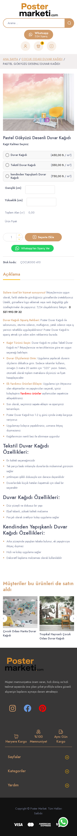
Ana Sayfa (10, 59)
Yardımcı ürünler (30, 393)
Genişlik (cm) (13, 188)
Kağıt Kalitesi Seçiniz (15, 144)
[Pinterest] (42, 708)
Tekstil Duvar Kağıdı (23, 165)
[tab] (11, 276)
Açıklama (11, 274)
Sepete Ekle (46, 237)
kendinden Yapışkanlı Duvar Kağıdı (28, 176)
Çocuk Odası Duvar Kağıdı (42, 59)
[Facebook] (27, 708)
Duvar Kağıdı (19, 155)
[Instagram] (12, 708)
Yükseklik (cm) (14, 200)
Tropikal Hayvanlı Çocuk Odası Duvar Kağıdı (55, 636)
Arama (69, 23)
